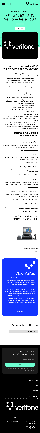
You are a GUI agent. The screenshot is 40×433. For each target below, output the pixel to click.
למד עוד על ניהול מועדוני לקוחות (29, 150)
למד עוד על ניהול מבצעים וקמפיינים (28, 174)
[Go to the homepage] (22, 406)
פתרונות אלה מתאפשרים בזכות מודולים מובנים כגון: (24, 122)
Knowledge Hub (24, 11)
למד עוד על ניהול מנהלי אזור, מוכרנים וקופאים (25, 199)
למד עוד (36, 251)
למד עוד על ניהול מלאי (32, 162)
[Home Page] (32, 4)
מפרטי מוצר (14, 11)
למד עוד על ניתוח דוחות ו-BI (30, 211)
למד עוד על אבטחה (33, 187)
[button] (3, 4)
